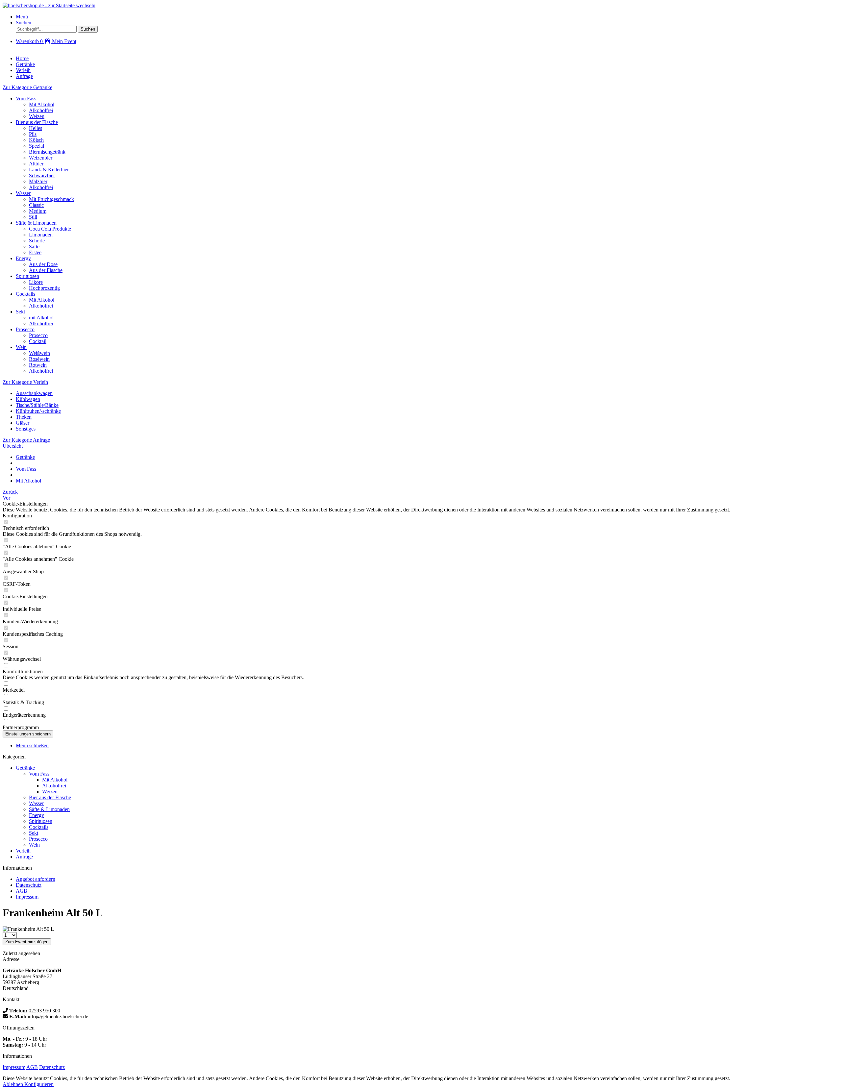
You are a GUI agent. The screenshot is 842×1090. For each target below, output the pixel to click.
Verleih (23, 851)
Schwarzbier (42, 175)
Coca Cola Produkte (50, 229)
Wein (21, 347)
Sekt (20, 311)
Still (33, 217)
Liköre (36, 282)
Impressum (27, 897)
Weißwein (39, 353)
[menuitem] (427, 17)
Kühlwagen (28, 399)
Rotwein (38, 365)
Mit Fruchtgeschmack (51, 199)
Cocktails (25, 294)
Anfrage (24, 856)
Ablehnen (13, 1084)
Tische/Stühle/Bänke (37, 405)
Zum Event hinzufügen (26, 941)
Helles (35, 128)
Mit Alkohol (41, 104)
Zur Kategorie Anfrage (26, 440)
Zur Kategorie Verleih (25, 382)
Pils (33, 134)
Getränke (25, 768)
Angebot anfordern (35, 879)
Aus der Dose (43, 264)
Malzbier (38, 181)
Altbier (36, 163)
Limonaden (41, 234)
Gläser (22, 423)
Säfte (34, 246)
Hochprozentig (44, 288)
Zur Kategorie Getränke (27, 87)
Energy (23, 258)
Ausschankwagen (34, 393)
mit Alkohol (41, 317)
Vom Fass (26, 98)
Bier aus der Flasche (37, 122)
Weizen (36, 116)
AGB (21, 891)
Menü (22, 16)
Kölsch (36, 140)
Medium (37, 211)
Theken (24, 417)
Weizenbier (40, 158)
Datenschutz (28, 885)
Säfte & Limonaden (36, 223)
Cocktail (37, 341)
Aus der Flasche (45, 270)
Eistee (35, 252)
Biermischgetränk (47, 152)
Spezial (36, 146)
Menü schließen (32, 745)
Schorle (37, 240)
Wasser (23, 193)
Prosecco (25, 329)
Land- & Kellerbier (49, 169)
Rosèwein (39, 359)
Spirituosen (27, 276)
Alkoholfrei (41, 110)
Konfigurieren (39, 1084)
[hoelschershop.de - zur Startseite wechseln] (49, 5)
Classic (36, 205)
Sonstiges (26, 429)
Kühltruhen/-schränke (38, 411)
